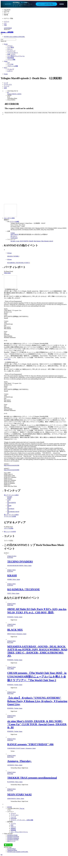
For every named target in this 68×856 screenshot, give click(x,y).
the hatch (13, 241)
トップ (6, 82)
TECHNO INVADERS (20, 561)
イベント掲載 (11, 59)
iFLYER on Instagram (13, 838)
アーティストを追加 (10, 516)
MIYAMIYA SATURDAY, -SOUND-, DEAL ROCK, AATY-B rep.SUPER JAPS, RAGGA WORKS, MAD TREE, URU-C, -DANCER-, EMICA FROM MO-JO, (37, 651)
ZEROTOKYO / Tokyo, (15, 798)
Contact (13, 233)
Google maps (14, 238)
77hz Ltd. (21, 808)
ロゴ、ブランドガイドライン (19, 832)
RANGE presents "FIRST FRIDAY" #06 (30, 744)
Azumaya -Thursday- (19, 761)
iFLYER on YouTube (12, 839)
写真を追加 (7, 273)
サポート (13, 826)
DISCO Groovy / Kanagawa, (16, 634)
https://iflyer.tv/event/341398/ (11, 465)
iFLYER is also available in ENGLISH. (14, 36)
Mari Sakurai (37, 241)
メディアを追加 (8, 528)
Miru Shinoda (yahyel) (47, 241)
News (5, 67)
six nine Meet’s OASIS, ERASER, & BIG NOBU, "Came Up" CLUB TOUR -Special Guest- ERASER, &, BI (37, 724)
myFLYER (7, 28)
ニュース (13, 816)
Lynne (17, 241)
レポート (10, 71)
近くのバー (14, 236)
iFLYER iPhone (11, 848)
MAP (12, 234)
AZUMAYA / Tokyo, (14, 765)
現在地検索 (10, 57)
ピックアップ (11, 51)
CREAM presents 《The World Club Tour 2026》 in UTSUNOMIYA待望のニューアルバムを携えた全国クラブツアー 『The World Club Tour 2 (37, 676)
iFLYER (9, 807)
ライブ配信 (10, 47)
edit (11, 28)
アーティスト (8, 84)
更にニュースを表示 (10, 531)
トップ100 (10, 64)
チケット (10, 49)
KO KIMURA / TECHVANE (23, 589)
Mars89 (31, 241)
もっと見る (7, 359)
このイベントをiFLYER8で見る (46, 4)
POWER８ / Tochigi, (14, 617)
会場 (5, 88)
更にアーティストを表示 (11, 495)
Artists (5, 61)
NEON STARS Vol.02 (19, 794)
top (1, 854)
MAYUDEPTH (24, 241)
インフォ (13, 823)
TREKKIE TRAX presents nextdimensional (32, 777)
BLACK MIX (15, 629)
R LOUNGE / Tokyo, (14, 782)
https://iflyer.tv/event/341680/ (11, 470)
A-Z (8, 62)
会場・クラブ (11, 54)
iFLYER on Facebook (13, 836)
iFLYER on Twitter (12, 835)
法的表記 (13, 828)
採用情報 (13, 830)
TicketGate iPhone (12, 850)
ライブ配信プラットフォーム (16, 56)
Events (6, 44)
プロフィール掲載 (12, 66)
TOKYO (16, 234)
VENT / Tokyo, (13, 593)
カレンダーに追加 (9, 218)
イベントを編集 (14, 221)
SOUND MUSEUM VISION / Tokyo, (19, 565)
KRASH (12, 575)
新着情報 (61, 4)
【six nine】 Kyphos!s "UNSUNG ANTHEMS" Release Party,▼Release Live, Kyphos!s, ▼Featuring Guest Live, (37, 701)
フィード (6, 86)
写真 (5, 25)
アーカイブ (10, 69)
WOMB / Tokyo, (13, 579)
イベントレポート (12, 52)
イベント (6, 21)
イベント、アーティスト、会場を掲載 (22, 820)
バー (5, 23)
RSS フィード (11, 841)
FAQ (12, 825)
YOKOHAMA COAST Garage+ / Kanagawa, (21, 748)
